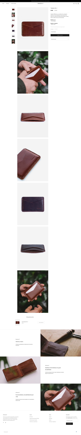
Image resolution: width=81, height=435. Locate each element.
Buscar (50, 416)
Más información (53, 39)
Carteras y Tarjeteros (52, 421)
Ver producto (41, 322)
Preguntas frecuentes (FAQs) (34, 418)
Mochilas (50, 418)
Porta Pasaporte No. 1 (25, 321)
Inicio (3, 3)
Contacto (31, 416)
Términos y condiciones (33, 421)
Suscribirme (69, 423)
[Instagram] (5, 422)
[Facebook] (3, 422)
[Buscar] (76, 3)
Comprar (7, 3)
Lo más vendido (13, 3)
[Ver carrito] (78, 3)
